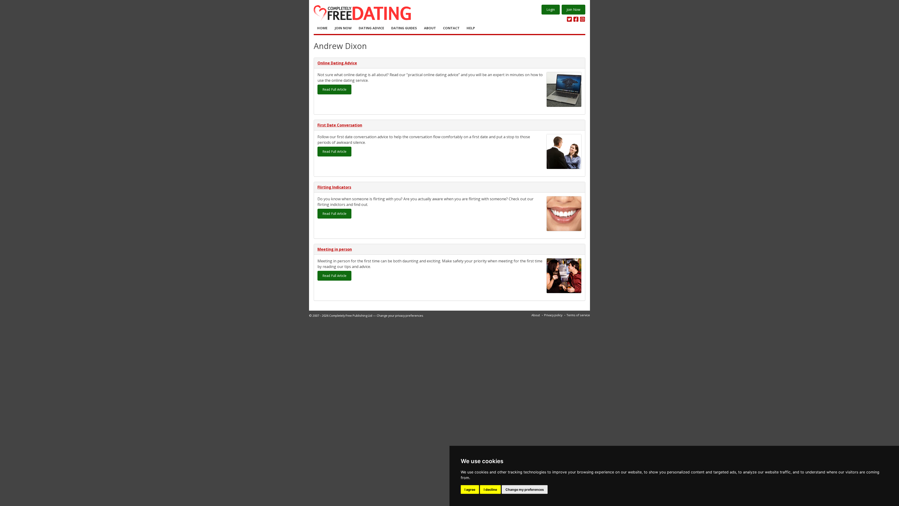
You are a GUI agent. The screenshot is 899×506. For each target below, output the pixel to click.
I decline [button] (490, 489)
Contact (451, 28)
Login (550, 9)
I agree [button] (469, 489)
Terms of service (578, 315)
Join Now (573, 9)
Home (322, 28)
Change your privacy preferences (400, 315)
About (430, 28)
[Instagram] (582, 19)
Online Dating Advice (337, 63)
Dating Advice (371, 28)
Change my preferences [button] (524, 489)
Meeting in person (334, 249)
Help (471, 28)
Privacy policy (553, 315)
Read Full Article (334, 89)
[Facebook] (576, 19)
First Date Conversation (339, 125)
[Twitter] (569, 19)
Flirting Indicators (334, 187)
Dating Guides (404, 28)
